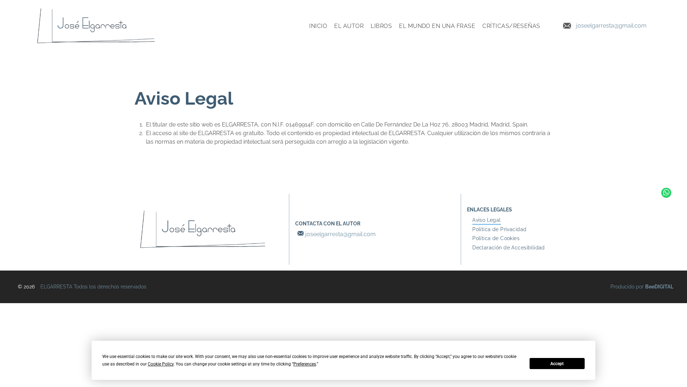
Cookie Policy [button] (161, 364)
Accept (557, 363)
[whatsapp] (666, 194)
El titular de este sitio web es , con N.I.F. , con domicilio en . (337, 124)
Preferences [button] (304, 364)
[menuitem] (318, 25)
